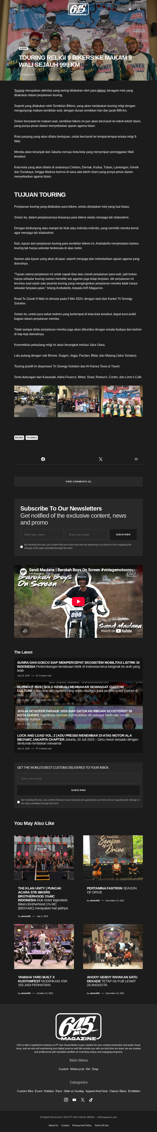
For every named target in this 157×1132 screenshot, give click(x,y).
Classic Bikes (118, 1091)
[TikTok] (91, 1100)
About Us (53, 1125)
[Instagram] (66, 1100)
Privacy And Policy (82, 1125)
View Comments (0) (78, 481)
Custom (64, 1069)
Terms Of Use (102, 1125)
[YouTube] (74, 1100)
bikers (101, 90)
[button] (16, 9)
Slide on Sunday (74, 1091)
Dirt (88, 1069)
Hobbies (49, 1091)
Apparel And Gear (97, 1091)
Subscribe (123, 534)
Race (59, 1091)
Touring (19, 90)
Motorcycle (77, 1069)
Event (23, 48)
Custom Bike (25, 1091)
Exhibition (134, 1091)
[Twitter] (83, 1100)
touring (32, 437)
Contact (65, 1125)
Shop (95, 1069)
